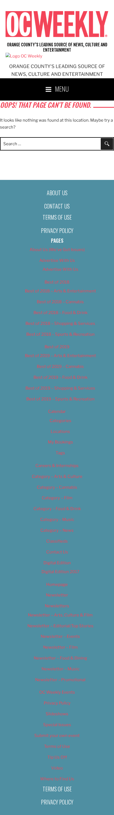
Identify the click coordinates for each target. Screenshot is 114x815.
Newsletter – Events (60, 636)
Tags (60, 452)
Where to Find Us (57, 778)
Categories (60, 420)
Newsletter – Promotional (60, 679)
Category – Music (57, 519)
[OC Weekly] (24, 56)
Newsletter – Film (60, 647)
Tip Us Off (57, 757)
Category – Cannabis (57, 487)
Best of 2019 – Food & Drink (60, 377)
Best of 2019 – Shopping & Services (60, 388)
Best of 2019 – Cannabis (60, 366)
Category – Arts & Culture (57, 476)
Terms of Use (57, 217)
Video (57, 768)
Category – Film (57, 497)
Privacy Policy (57, 230)
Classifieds (57, 541)
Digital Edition (57, 562)
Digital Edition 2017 (60, 571)
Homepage (57, 584)
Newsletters (57, 605)
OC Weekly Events (57, 692)
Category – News (57, 530)
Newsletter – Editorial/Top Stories (60, 625)
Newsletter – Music (60, 668)
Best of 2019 (57, 346)
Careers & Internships (57, 465)
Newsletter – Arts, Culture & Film (60, 615)
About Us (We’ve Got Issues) (57, 249)
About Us (57, 193)
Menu (62, 89)
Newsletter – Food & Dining (60, 658)
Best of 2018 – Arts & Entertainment (60, 291)
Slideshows (57, 713)
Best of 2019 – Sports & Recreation (60, 399)
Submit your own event (57, 735)
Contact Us (57, 206)
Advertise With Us (57, 260)
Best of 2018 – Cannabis (60, 301)
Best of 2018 (57, 282)
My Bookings (60, 442)
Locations (60, 431)
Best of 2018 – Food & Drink (60, 312)
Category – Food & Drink (57, 508)
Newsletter (57, 595)
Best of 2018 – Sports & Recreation (60, 334)
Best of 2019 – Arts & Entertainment (60, 355)
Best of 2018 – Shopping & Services (60, 323)
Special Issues (57, 724)
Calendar (57, 411)
